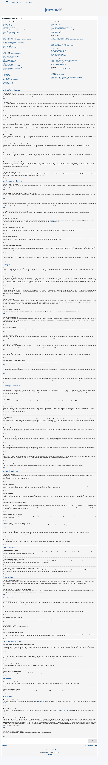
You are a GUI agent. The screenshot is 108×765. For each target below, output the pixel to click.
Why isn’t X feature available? (57, 76)
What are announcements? (9, 81)
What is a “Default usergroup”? (57, 31)
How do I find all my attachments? (58, 70)
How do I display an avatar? (9, 46)
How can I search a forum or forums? (58, 50)
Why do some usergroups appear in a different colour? (62, 29)
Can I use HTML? (7, 75)
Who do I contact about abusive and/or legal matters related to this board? (66, 77)
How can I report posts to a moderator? (11, 65)
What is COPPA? (6, 24)
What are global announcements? (10, 79)
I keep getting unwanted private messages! (60, 38)
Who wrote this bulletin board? (57, 74)
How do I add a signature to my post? (11, 56)
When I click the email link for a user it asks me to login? (15, 49)
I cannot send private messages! (57, 37)
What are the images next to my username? (12, 45)
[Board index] (54, 10)
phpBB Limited (41, 701)
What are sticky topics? (8, 82)
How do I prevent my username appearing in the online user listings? (17, 39)
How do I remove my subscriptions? (58, 64)
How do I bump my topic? (8, 69)
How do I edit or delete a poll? (9, 60)
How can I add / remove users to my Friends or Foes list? (63, 45)
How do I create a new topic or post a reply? (12, 53)
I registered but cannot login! (9, 27)
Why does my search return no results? (59, 51)
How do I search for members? (57, 54)
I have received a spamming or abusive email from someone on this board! (67, 39)
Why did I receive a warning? (9, 64)
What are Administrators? (56, 23)
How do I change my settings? (9, 38)
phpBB (52, 221)
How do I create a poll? (8, 57)
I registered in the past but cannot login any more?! (14, 29)
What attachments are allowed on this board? (60, 68)
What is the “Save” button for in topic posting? (12, 67)
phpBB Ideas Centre (65, 710)
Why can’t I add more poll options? (10, 59)
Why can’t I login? (7, 28)
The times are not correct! (8, 41)
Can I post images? (7, 78)
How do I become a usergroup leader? (59, 28)
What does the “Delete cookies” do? (10, 33)
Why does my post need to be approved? (12, 68)
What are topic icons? (7, 85)
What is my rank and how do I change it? (11, 47)
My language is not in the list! (9, 43)
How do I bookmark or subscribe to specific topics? (61, 61)
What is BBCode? (7, 74)
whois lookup (6, 720)
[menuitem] (90, 745)
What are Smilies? (7, 77)
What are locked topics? (8, 83)
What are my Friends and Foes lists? (58, 44)
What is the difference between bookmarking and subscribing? (64, 60)
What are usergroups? (55, 25)
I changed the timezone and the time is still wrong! (13, 42)
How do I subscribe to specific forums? (59, 62)
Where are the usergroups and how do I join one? (61, 27)
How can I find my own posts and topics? (59, 55)
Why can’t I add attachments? (9, 63)
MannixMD (53, 749)
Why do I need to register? (8, 23)
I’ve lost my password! (7, 31)
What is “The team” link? (56, 32)
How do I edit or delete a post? (9, 55)
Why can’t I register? (7, 25)
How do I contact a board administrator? (59, 78)
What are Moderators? (55, 24)
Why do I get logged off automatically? (11, 32)
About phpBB (8, 702)
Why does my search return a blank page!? (60, 52)
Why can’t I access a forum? (9, 61)
